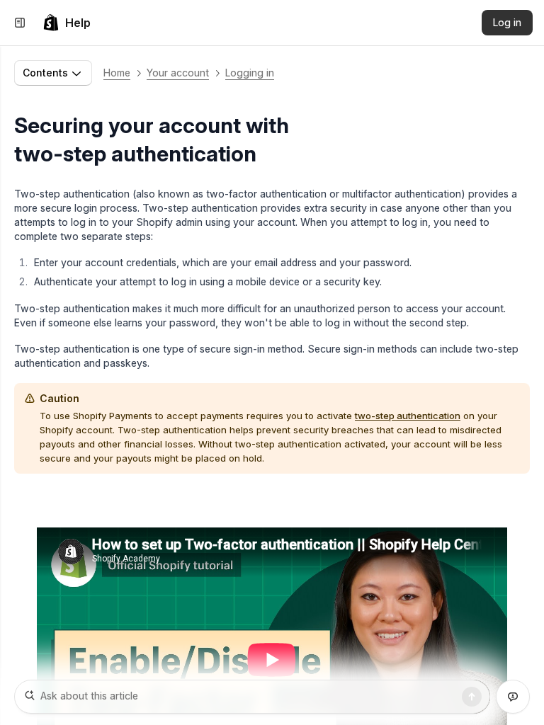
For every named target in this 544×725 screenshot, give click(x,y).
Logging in (249, 73)
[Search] (472, 697)
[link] (66, 22)
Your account (178, 73)
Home (116, 73)
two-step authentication (407, 415)
